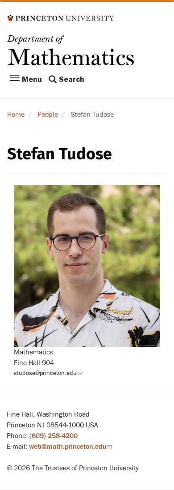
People (47, 115)
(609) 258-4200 (53, 435)
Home (16, 115)
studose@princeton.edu (48, 373)
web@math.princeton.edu (70, 446)
